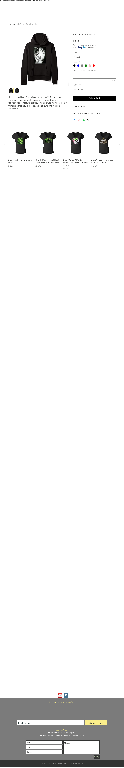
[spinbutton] (78, 89)
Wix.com (81, 763)
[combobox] (94, 57)
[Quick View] (20, 144)
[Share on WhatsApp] (83, 120)
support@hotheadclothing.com (64, 732)
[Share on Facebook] (74, 120)
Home (11, 24)
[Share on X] (88, 120)
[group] (62, 150)
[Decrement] (74, 89)
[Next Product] (119, 143)
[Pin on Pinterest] (79, 120)
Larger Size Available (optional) (85, 70)
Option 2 (77, 52)
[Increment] (82, 89)
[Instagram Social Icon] (66, 695)
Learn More (91, 47)
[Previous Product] (4, 143)
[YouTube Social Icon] (60, 695)
